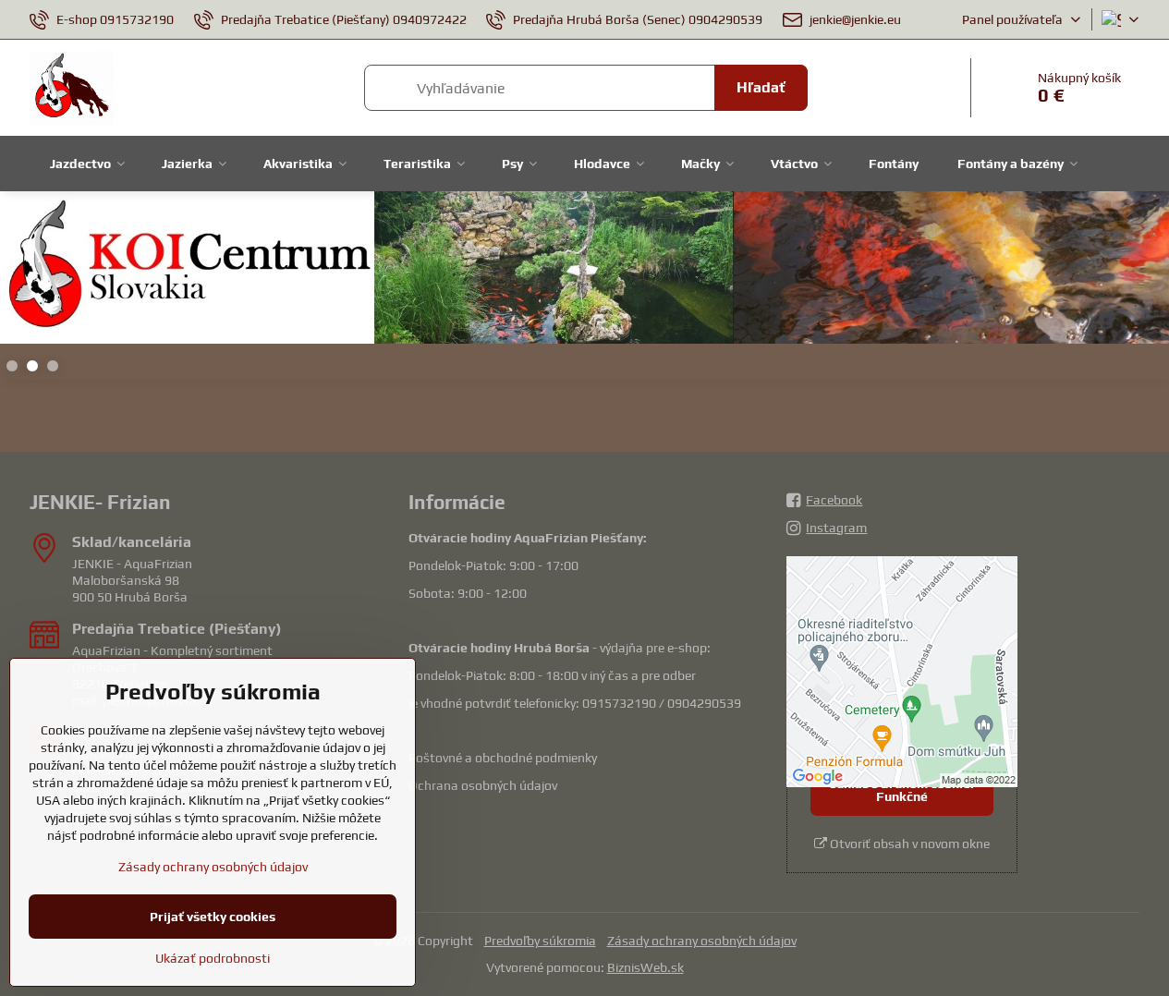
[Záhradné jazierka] (584, 270)
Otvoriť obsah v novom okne (908, 843)
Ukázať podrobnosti (212, 958)
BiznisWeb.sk (645, 967)
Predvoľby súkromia (540, 940)
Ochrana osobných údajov (482, 785)
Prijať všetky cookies (212, 916)
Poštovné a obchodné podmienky (502, 757)
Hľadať (761, 87)
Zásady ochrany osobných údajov (702, 940)
